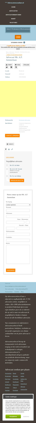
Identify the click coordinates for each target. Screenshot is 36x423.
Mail (18, 65)
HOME (13, 7)
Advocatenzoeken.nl (16, 3)
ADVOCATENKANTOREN (13, 14)
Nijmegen (15, 376)
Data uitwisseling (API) (22, 289)
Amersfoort (24, 384)
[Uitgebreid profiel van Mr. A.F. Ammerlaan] (8, 149)
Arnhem (7, 387)
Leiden (22, 376)
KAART (13, 18)
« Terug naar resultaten (14, 55)
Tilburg (15, 387)
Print (10, 65)
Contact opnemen (12, 135)
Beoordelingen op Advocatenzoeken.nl (15, 286)
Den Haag (7, 379)
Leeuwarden (24, 389)
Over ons (7, 283)
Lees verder (10, 157)
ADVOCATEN (13, 11)
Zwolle (22, 373)
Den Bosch (16, 382)
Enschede (15, 390)
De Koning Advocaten (24, 120)
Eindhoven (8, 384)
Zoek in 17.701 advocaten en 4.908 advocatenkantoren (18, 29)
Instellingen (26, 416)
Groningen (15, 379)
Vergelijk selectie (17, 180)
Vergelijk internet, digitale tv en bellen (16, 45)
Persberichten (9, 292)
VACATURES (13, 22)
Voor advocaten (9, 289)
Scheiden (16, 292)
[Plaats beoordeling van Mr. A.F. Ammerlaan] (12, 149)
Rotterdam (8, 376)
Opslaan (26, 65)
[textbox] (18, 30)
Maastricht (16, 384)
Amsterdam (8, 373)
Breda (14, 373)
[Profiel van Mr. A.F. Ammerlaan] (5, 149)
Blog (22, 292)
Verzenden (10, 270)
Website (11, 144)
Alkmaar (23, 386)
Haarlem (7, 390)
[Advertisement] (18, 99)
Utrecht (7, 382)
